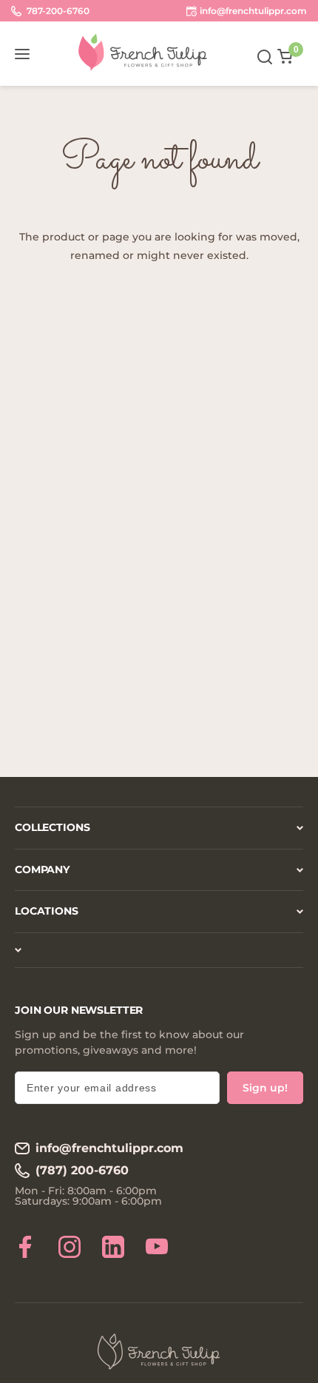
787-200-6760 (56, 10)
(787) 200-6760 (82, 1170)
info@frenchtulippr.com (109, 1148)
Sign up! (265, 1087)
